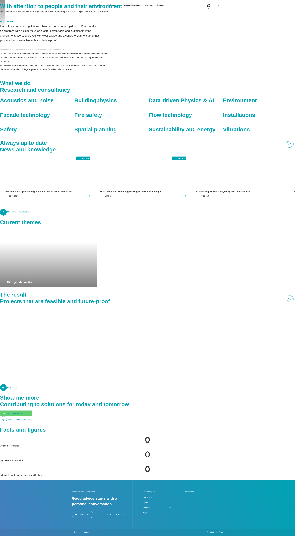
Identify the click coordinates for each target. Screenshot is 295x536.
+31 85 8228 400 (118, 514)
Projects (146, 508)
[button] (290, 144)
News (145, 513)
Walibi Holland (215, 360)
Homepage (147, 497)
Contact (146, 502)
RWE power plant (121, 360)
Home (76, 532)
